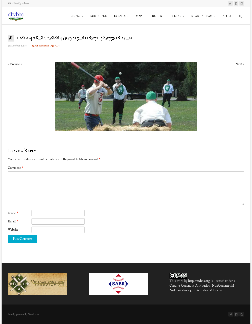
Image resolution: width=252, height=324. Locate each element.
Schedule (98, 16)
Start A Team (201, 16)
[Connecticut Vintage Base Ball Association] (18, 15)
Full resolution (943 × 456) (47, 45)
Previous (15, 64)
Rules (157, 16)
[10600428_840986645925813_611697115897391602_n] (126, 96)
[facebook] (236, 3)
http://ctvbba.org (199, 281)
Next (239, 64)
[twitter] (230, 3)
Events (120, 16)
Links (176, 16)
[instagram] (241, 3)
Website (13, 230)
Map (139, 16)
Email (13, 222)
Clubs (75, 16)
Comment (15, 168)
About (228, 16)
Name (13, 213)
